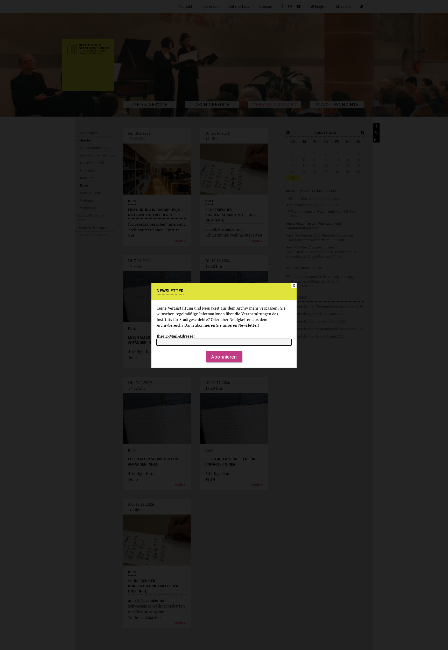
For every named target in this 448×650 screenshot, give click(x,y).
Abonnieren (224, 356)
